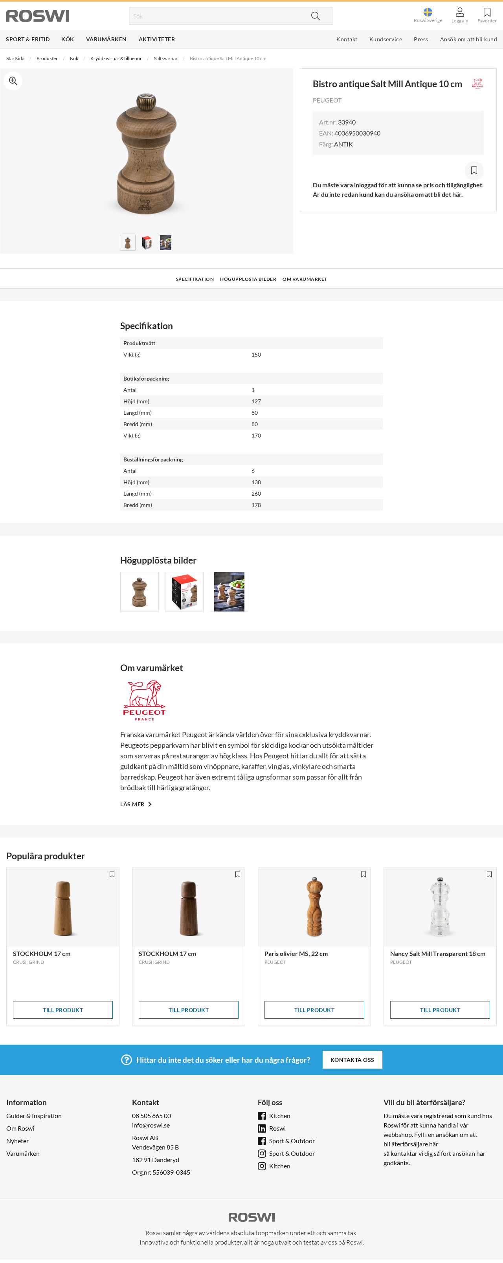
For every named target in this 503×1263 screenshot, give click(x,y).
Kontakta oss (352, 1059)
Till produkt (63, 1010)
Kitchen (279, 1115)
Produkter (47, 58)
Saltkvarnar (166, 58)
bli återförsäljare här (411, 1144)
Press (421, 39)
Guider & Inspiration (34, 1115)
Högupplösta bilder (248, 279)
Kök (67, 39)
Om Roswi (20, 1128)
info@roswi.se (151, 1125)
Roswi (277, 1128)
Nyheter (17, 1140)
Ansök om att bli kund (468, 39)
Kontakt (347, 39)
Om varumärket (305, 279)
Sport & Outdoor (292, 1140)
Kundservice (385, 39)
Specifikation (195, 279)
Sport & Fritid (28, 39)
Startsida (15, 58)
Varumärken (106, 39)
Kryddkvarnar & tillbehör (116, 58)
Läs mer (133, 804)
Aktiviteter (157, 39)
